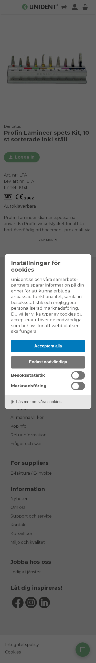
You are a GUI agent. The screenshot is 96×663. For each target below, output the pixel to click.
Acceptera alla (48, 346)
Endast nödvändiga (48, 362)
